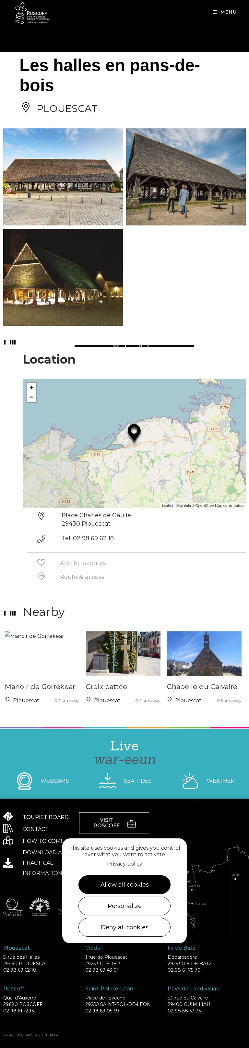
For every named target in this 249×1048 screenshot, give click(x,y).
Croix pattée (106, 686)
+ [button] (32, 387)
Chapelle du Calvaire (202, 686)
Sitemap (50, 1035)
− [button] (32, 397)
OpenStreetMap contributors (220, 505)
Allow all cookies (125, 884)
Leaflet (167, 505)
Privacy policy (124, 864)
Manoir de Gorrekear (40, 686)
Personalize (125, 906)
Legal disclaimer (20, 1035)
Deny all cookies (124, 927)
